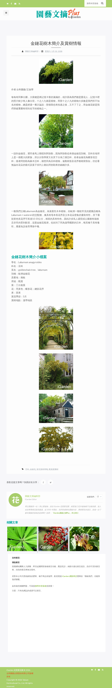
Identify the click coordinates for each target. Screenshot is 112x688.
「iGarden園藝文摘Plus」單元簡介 (65, 513)
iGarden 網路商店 (69, 576)
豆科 (27, 469)
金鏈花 (33, 469)
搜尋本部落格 (40, 586)
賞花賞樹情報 (42, 469)
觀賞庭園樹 (53, 469)
